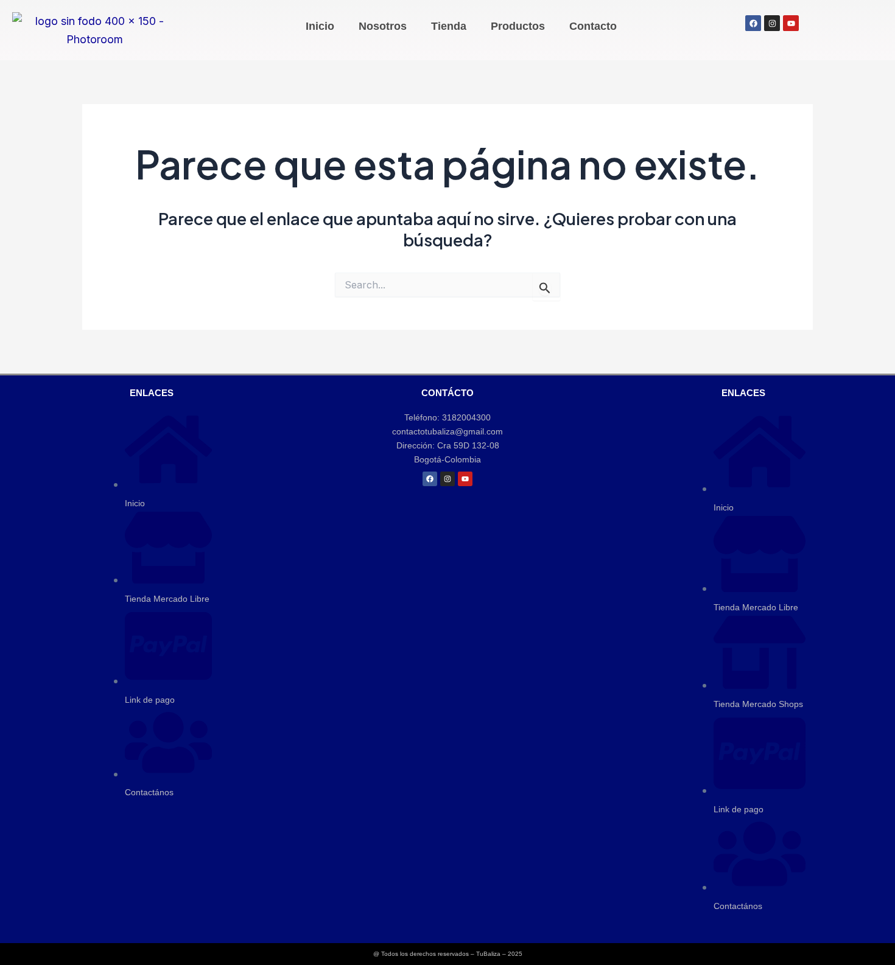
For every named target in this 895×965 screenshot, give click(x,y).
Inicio (320, 26)
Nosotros (383, 26)
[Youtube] (465, 479)
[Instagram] (447, 479)
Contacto (593, 26)
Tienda (448, 26)
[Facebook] (430, 479)
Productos (518, 26)
